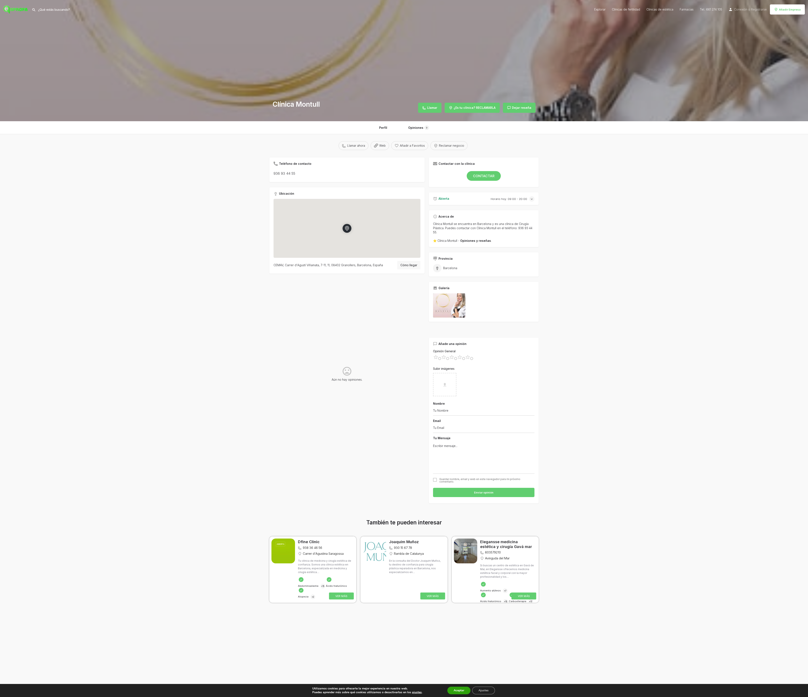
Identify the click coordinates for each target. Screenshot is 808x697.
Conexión (740, 9)
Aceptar (459, 690)
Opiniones (418, 127)
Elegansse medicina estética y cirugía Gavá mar (506, 544)
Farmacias (687, 9)
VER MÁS (341, 596)
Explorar (600, 9)
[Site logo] (16, 9)
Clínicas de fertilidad (626, 9)
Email (437, 421)
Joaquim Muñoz (404, 542)
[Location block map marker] (347, 228)
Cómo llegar (408, 265)
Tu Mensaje (442, 438)
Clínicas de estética (659, 9)
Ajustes (483, 690)
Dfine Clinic (309, 542)
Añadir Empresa (790, 9)
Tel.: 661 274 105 (711, 9)
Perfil (383, 127)
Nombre (439, 403)
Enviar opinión (483, 492)
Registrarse (759, 9)
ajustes (417, 692)
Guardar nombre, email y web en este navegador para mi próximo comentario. (479, 480)
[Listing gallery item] (449, 305)
